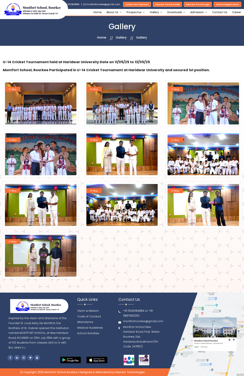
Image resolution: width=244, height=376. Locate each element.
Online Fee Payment (137, 4)
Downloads (175, 12)
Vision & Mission (88, 311)
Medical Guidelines (90, 328)
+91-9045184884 (69, 4)
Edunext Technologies (130, 372)
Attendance (85, 322)
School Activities (88, 333)
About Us (112, 12)
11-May (13, 89)
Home (98, 12)
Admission (197, 12)
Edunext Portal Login (198, 4)
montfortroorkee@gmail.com (103, 4)
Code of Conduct (89, 316)
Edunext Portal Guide (167, 4)
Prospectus (134, 12)
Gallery (155, 12)
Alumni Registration (227, 4)
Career (236, 12)
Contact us (219, 12)
